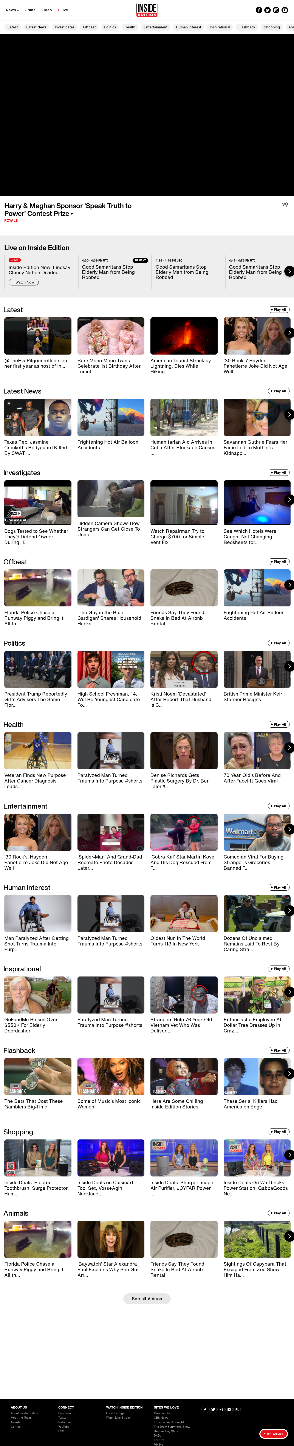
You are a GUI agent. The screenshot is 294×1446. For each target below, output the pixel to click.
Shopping (272, 27)
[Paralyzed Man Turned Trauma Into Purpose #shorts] (111, 750)
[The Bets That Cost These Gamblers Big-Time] (37, 1076)
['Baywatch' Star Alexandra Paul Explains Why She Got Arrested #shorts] (111, 1239)
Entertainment (155, 27)
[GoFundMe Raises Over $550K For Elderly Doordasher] (37, 995)
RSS (61, 1431)
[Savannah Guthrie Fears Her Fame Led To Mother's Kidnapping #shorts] (257, 417)
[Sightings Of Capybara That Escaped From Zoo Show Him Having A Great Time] (257, 1239)
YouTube (64, 1427)
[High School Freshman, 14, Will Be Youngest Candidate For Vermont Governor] (111, 669)
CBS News (161, 1418)
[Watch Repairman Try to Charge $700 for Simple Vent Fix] (184, 502)
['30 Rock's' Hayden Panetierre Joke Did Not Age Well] (257, 335)
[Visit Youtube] (229, 1410)
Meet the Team (21, 1418)
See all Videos (147, 1298)
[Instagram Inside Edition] (276, 10)
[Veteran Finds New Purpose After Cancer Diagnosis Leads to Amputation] (37, 750)
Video (46, 10)
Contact (16, 1427)
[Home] (146, 10)
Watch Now (24, 282)
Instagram (64, 1422)
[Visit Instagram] (221, 1410)
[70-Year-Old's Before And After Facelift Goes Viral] (257, 750)
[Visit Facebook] (205, 1410)
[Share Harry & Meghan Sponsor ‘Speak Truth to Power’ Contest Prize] (285, 205)
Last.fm (159, 1440)
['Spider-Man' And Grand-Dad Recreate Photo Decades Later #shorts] (111, 832)
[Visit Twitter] (213, 1410)
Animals (15, 1213)
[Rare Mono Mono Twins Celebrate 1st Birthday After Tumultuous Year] (111, 335)
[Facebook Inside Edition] (259, 10)
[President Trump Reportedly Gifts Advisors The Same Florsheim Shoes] (37, 669)
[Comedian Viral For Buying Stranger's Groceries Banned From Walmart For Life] (257, 832)
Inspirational (220, 27)
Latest (13, 27)
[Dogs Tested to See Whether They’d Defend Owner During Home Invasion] (37, 502)
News (11, 10)
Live (64, 10)
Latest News (36, 27)
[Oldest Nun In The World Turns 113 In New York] (184, 913)
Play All (280, 309)
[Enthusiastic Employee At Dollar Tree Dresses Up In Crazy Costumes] (257, 995)
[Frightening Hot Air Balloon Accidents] (111, 417)
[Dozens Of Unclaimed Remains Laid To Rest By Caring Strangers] (257, 913)
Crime (30, 10)
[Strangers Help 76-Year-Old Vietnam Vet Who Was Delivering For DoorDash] (184, 995)
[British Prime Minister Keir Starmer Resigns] (257, 669)
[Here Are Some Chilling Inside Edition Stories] (184, 1076)
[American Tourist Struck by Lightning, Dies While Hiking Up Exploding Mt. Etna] (184, 335)
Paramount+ (162, 1413)
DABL (157, 1436)
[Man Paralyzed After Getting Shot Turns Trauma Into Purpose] (37, 913)
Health (130, 27)
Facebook (64, 1413)
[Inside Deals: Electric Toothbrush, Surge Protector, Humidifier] (37, 1157)
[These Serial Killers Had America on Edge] (257, 1076)
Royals (11, 220)
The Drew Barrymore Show (172, 1427)
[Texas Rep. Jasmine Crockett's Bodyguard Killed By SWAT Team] (37, 417)
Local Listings (115, 1413)
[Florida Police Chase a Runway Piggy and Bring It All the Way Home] (37, 587)
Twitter (63, 1418)
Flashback (246, 27)
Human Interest (188, 27)
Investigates (64, 27)
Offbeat (89, 27)
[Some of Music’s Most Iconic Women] (111, 1076)
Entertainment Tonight (169, 1422)
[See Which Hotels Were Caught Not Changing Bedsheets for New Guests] (257, 502)
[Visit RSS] (237, 1410)
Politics (110, 27)
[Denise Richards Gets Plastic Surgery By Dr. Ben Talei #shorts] (184, 750)
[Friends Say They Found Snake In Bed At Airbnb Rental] (184, 587)
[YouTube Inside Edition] (285, 10)
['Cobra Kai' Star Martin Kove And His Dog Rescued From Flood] (184, 832)
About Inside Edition (24, 1413)
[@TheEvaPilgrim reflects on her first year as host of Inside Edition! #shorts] (37, 335)
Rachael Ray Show (166, 1431)
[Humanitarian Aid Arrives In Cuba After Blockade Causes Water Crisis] (184, 417)
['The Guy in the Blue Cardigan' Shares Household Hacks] (111, 587)
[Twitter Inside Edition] (267, 10)
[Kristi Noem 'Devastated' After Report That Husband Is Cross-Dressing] (184, 669)
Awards (15, 1422)
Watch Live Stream (118, 1418)
